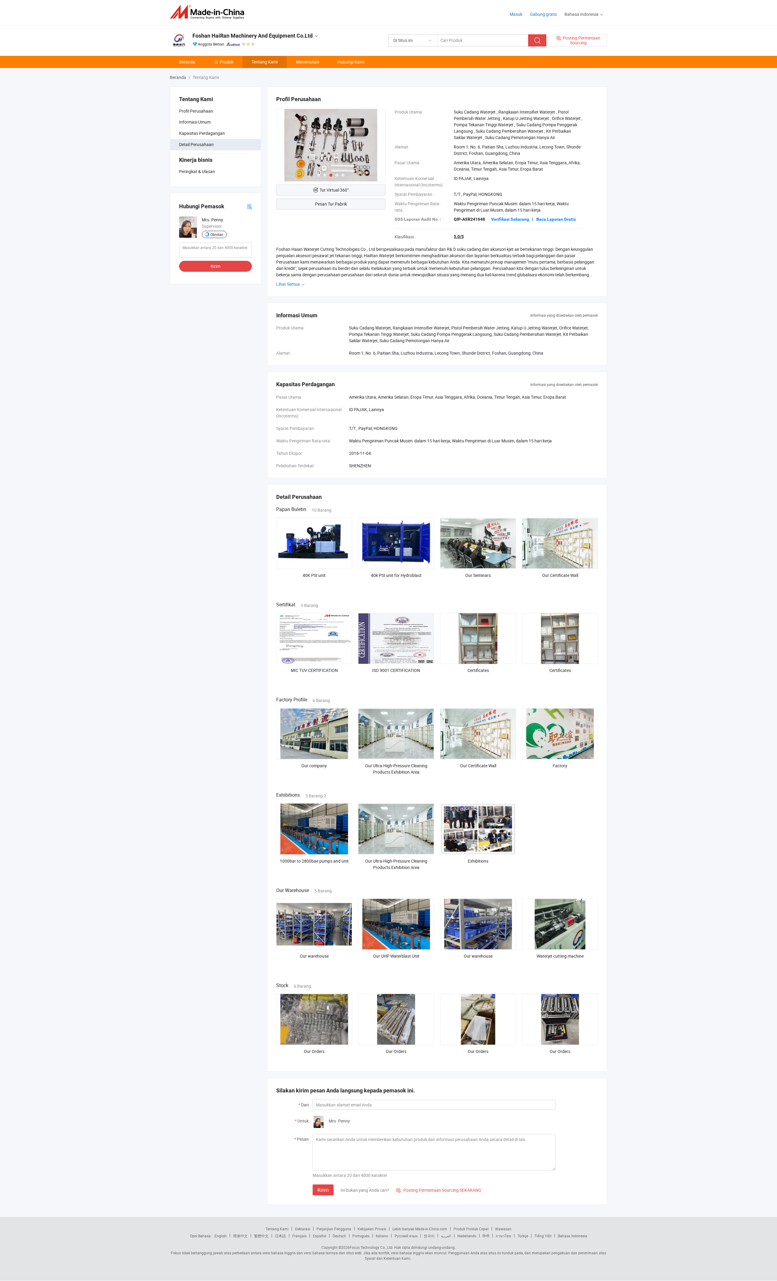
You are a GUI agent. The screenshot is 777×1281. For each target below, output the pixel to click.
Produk (226, 62)
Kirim (215, 266)
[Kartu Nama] (249, 206)
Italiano (382, 1235)
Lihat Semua (288, 284)
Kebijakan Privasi (372, 1228)
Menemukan (307, 62)
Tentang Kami (265, 62)
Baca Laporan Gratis (556, 219)
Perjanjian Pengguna (334, 1228)
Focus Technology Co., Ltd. (371, 1247)
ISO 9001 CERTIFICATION (396, 670)
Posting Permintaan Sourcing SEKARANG (438, 1190)
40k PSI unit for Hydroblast (396, 575)
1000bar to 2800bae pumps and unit (314, 861)
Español (319, 1235)
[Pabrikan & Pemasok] (209, 12)
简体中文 (240, 1235)
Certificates (478, 670)
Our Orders (314, 1051)
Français (299, 1235)
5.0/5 (459, 236)
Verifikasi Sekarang (510, 219)
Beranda (187, 62)
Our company (314, 765)
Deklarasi (302, 1228)
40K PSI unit (314, 575)
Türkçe (522, 1235)
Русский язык (406, 1235)
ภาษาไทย (503, 1235)
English (221, 1235)
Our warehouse (314, 956)
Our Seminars (478, 575)
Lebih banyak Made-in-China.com (419, 1228)
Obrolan (216, 234)
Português (360, 1235)
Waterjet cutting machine (560, 956)
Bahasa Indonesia (572, 1235)
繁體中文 (261, 1235)
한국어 (429, 1235)
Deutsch (339, 1235)
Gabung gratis (543, 14)
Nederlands (466, 1235)
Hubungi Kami (351, 62)
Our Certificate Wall (560, 575)
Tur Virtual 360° (334, 190)
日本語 (280, 1235)
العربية (446, 1235)
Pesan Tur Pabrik (331, 204)
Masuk (516, 14)
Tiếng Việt (542, 1235)
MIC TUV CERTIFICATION (314, 670)
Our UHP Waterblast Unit (396, 956)
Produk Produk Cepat (471, 1228)
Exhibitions (478, 861)
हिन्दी (486, 1235)
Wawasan (503, 1228)
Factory (560, 765)
